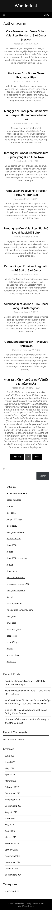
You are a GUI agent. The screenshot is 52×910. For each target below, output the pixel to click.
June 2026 (10, 762)
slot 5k (10, 596)
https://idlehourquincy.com (20, 609)
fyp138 (10, 506)
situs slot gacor (14, 629)
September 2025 (13, 805)
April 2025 (10, 831)
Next (37, 456)
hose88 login (13, 642)
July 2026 (9, 755)
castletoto (12, 635)
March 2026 (10, 780)
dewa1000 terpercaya (17, 558)
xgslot (10, 648)
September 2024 (13, 874)
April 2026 (10, 774)
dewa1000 (12, 545)
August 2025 (11, 812)
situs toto (11, 622)
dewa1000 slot (14, 538)
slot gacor (11, 616)
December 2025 (12, 793)
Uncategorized (12, 891)
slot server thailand (16, 577)
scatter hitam (13, 655)
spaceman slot (14, 499)
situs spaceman (14, 603)
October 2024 (11, 868)
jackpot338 (12, 525)
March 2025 (10, 837)
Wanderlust (26, 5)
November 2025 (12, 799)
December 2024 (12, 856)
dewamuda (12, 571)
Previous (17, 456)
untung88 (11, 486)
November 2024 (12, 862)
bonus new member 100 (18, 584)
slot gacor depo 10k (16, 590)
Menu (46, 14)
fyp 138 (10, 551)
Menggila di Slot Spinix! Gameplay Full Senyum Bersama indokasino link (26, 115)
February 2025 (12, 843)
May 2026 (9, 768)
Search (7, 468)
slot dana (11, 512)
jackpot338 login (14, 519)
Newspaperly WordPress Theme (31, 904)
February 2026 (12, 787)
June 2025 (10, 818)
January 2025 (11, 849)
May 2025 (9, 824)
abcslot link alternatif (17, 493)
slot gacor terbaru (15, 532)
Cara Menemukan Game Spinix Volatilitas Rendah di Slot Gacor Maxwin (26, 35)
